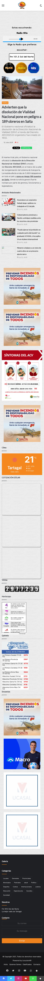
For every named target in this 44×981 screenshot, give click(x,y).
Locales (6, 878)
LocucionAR (26, 960)
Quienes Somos (15, 964)
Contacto (6, 918)
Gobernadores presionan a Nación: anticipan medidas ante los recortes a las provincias (29, 218)
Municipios (7, 882)
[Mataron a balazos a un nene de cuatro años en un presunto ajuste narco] (8, 250)
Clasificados (27, 964)
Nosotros (6, 902)
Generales (15, 878)
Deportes (6, 887)
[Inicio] (22, 5)
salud (26, 882)
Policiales (17, 882)
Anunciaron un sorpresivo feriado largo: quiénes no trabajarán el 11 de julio (27, 203)
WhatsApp (27, 148)
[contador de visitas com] (22, 591)
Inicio (6, 964)
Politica (5, 103)
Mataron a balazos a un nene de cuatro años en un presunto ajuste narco (29, 251)
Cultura (15, 887)
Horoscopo (22, 633)
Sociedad (6, 895)
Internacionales (26, 887)
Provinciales (26, 878)
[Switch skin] (41, 6)
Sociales (29, 891)
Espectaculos (18, 891)
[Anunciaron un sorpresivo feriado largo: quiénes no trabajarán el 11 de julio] (8, 202)
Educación (6, 891)
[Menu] (3, 6)
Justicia (38, 887)
